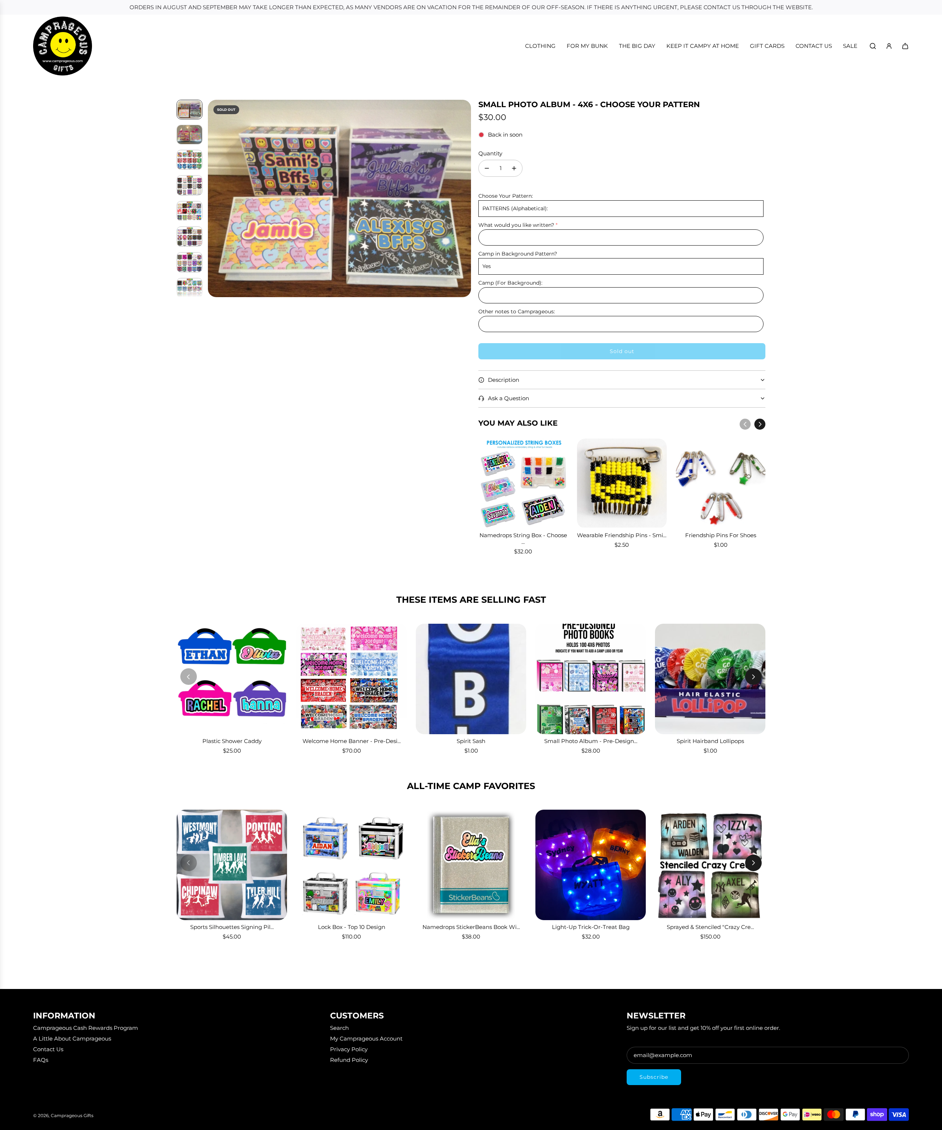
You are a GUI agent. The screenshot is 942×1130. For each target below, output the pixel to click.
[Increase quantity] (514, 168)
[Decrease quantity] (487, 168)
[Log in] (889, 46)
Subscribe (654, 1077)
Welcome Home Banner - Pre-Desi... (351, 741)
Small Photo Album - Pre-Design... (590, 741)
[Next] (759, 424)
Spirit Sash (471, 741)
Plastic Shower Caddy (232, 741)
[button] (214, 198)
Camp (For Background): (510, 282)
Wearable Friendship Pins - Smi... (621, 535)
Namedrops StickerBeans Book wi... (471, 926)
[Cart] (905, 46)
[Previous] (745, 424)
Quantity (490, 153)
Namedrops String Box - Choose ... (523, 538)
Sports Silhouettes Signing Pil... (232, 926)
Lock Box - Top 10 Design (351, 926)
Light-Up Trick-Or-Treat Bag (591, 926)
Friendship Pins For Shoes (720, 535)
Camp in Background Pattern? (517, 253)
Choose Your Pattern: (505, 196)
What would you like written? (516, 225)
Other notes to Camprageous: (516, 311)
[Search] (873, 46)
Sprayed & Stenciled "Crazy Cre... (710, 926)
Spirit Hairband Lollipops (710, 741)
